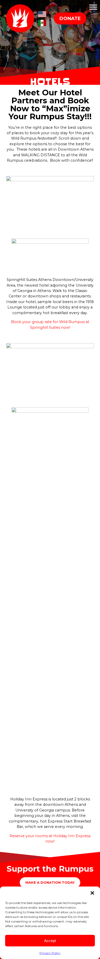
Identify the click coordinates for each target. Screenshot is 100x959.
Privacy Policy (50, 953)
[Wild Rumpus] (21, 18)
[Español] (42, 22)
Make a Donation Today (50, 882)
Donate (70, 18)
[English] (42, 13)
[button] (92, 893)
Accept (50, 940)
